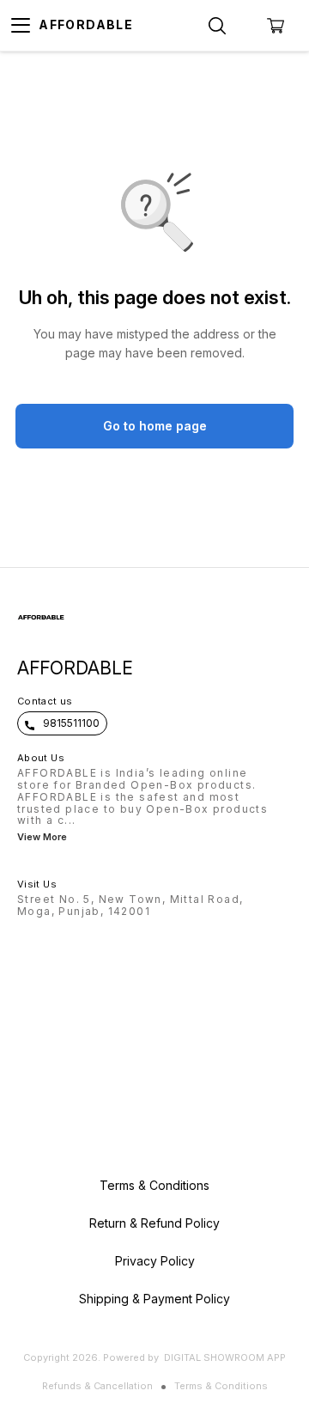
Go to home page (155, 425)
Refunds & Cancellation (97, 1386)
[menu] (20, 25)
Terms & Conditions (221, 1386)
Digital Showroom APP (225, 1357)
